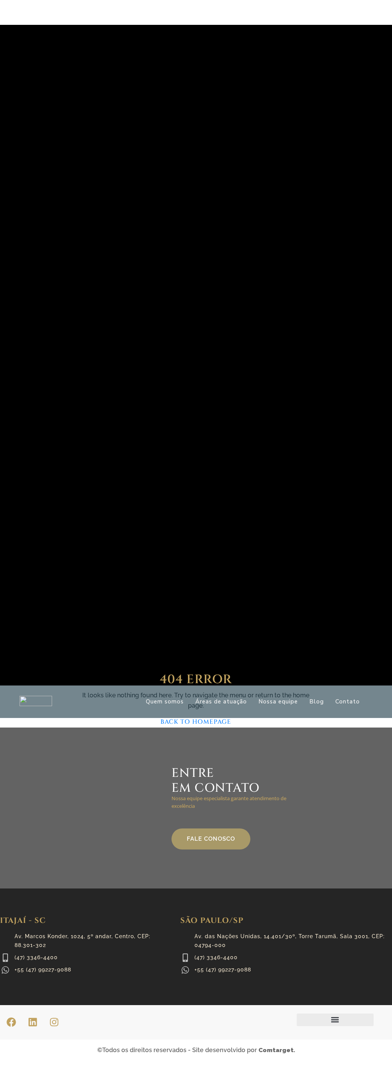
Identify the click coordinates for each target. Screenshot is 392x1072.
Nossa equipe (278, 701)
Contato (347, 701)
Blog (316, 701)
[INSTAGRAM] (54, 1022)
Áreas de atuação (221, 701)
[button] (335, 1020)
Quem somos (165, 701)
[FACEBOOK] (11, 1022)
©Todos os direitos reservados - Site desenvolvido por (196, 1050)
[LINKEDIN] (32, 1022)
